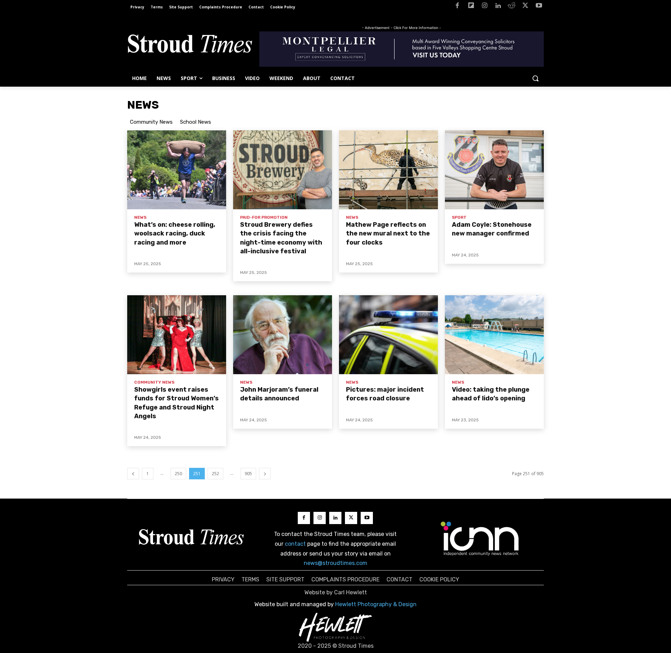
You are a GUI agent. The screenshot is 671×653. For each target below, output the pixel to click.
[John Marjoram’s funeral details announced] (282, 334)
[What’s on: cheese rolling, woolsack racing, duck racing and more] (176, 169)
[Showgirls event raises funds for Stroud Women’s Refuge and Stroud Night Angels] (176, 334)
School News (195, 122)
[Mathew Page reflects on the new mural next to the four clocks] (388, 169)
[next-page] (265, 473)
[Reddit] (512, 7)
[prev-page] (133, 473)
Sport (459, 217)
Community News (151, 122)
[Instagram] (484, 7)
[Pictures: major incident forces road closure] (388, 334)
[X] (525, 7)
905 (248, 474)
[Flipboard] (471, 7)
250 (178, 474)
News (140, 217)
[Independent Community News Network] (480, 538)
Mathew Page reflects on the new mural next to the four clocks (388, 233)
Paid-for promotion (264, 217)
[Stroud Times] (189, 45)
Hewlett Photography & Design (376, 604)
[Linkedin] (498, 7)
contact (295, 543)
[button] (535, 78)
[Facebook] (457, 7)
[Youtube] (539, 7)
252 (215, 474)
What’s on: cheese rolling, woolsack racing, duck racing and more (174, 233)
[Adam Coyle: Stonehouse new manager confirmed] (494, 169)
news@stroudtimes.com (335, 563)
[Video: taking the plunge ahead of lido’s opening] (494, 334)
